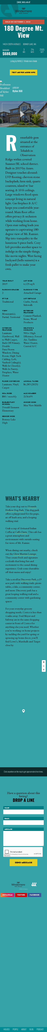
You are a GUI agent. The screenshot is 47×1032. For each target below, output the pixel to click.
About (23, 1029)
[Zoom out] (44, 666)
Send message (23, 862)
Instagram (7, 895)
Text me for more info (23, 72)
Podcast (40, 1029)
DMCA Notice (23, 889)
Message (8, 829)
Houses (7, 1029)
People (15, 1029)
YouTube (21, 895)
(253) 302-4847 (23, 2)
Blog (31, 1029)
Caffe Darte (21, 532)
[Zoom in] (44, 662)
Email (7, 818)
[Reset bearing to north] (44, 670)
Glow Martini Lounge (24, 554)
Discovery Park (28, 579)
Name (7, 808)
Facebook (34, 895)
